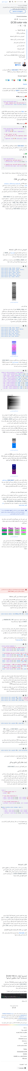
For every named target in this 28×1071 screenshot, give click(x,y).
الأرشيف (25, 1043)
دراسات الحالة (24, 1040)
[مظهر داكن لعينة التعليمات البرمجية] (23, 100)
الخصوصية (22, 1064)
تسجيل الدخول (4, 1)
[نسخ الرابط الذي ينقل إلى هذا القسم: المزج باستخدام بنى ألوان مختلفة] (7, 596)
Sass (22, 111)
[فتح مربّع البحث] (12, 2)
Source (25, 84)
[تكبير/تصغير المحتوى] (16, 30)
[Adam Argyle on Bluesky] (16, 65)
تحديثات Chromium (23, 1038)
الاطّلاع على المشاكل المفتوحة (21, 1032)
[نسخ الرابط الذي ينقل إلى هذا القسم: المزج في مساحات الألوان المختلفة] (7, 250)
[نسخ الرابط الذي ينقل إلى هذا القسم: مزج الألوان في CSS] (12, 179)
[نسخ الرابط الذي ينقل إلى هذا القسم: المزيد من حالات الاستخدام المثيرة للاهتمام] (2, 930)
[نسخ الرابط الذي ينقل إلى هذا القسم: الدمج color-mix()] (16, 737)
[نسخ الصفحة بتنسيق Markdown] (20, 25)
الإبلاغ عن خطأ (24, 1030)
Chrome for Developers (22, 16)
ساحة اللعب (8, 480)
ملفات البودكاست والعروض (22, 1045)
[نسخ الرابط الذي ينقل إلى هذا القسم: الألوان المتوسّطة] (16, 864)
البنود (26, 1064)
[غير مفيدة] (15, 19)
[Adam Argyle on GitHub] (18, 65)
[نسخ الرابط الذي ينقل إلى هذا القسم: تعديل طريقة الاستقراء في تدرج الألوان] (9, 492)
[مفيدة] (17, 19)
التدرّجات (12, 252)
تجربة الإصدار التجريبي (14, 302)
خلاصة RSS (24, 1058)
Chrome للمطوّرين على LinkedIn (20, 1056)
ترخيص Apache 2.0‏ (23, 1016)
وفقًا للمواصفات (19, 640)
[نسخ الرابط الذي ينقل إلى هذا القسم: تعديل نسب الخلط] (17, 626)
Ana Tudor (21, 933)
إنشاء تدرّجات (15, 362)
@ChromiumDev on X (22, 1051)
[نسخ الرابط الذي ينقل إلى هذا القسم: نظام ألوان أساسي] (16, 771)
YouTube (25, 1053)
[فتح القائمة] (25, 1)
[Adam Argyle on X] (20, 65)
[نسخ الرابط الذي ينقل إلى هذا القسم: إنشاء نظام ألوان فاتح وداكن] (8, 762)
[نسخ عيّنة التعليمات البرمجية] (26, 100)
